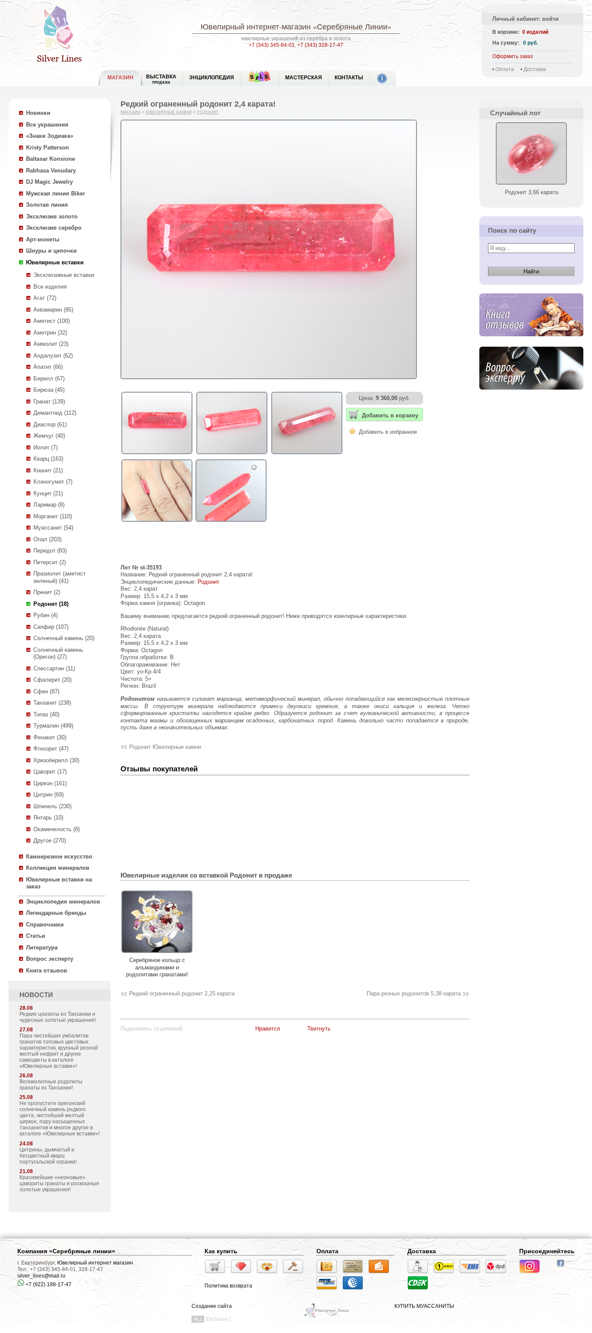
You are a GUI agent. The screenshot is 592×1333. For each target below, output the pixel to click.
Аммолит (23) (50, 344)
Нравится (267, 1028)
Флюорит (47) (50, 748)
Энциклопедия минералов (63, 901)
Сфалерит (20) (52, 679)
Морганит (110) (52, 516)
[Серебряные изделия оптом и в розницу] (327, 1316)
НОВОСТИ (36, 995)
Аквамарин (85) (53, 309)
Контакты (349, 78)
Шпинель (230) (52, 806)
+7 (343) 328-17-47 (320, 45)
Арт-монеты (42, 239)
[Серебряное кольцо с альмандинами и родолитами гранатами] (156, 953)
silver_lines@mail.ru (41, 1276)
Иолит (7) (45, 447)
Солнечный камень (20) (63, 638)
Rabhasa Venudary (51, 170)
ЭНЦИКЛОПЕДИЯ (211, 78)
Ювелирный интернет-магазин (256, 26)
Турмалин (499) (53, 725)
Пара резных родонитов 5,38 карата (414, 993)
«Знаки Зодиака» (49, 136)
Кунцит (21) (48, 493)
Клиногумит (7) (52, 481)
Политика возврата (228, 1286)
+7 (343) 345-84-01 (272, 45)
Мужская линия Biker (55, 193)
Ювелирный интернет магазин (95, 1263)
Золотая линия (47, 205)
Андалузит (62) (53, 355)
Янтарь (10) (48, 817)
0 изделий (535, 32)
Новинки (38, 113)
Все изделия (50, 286)
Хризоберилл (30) (56, 760)
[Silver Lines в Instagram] (532, 1274)
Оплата (504, 69)
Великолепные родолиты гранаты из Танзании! (51, 1085)
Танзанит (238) (52, 702)
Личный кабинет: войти (525, 19)
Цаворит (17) (50, 771)
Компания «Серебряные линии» (66, 1251)
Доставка (535, 69)
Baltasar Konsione (50, 159)
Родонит (207, 112)
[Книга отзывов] (531, 343)
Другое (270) (49, 840)
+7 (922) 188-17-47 (48, 1284)
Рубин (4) (45, 615)
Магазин (130, 112)
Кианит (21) (48, 470)
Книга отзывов (46, 970)
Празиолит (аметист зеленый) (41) (59, 577)
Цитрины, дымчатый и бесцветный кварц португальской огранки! (48, 1156)
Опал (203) (47, 539)
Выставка (161, 79)
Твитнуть (319, 1028)
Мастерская (303, 78)
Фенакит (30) (49, 737)
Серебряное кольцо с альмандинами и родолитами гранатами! (157, 967)
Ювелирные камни (169, 112)
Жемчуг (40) (49, 435)
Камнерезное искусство (59, 856)
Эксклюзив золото (52, 216)
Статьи (35, 936)
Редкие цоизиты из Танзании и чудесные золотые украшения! (58, 1017)
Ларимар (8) (49, 504)
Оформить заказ (512, 56)
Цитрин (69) (48, 794)
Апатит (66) (48, 367)
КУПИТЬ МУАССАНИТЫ (424, 1306)
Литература (42, 947)
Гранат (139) (49, 401)
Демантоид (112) (54, 413)
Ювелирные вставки (55, 262)
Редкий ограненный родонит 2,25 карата (181, 993)
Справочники (45, 924)
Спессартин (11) (54, 668)
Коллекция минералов (57, 868)
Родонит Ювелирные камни (165, 747)
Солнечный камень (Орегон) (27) (58, 653)
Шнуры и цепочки (51, 250)
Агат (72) (44, 298)
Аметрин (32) (50, 332)
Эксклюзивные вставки (63, 275)
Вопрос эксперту (49, 959)
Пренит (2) (46, 592)
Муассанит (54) (53, 527)
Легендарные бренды (56, 913)
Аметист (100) (51, 321)
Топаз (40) (46, 714)
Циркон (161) (50, 783)
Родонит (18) (50, 604)
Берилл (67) (49, 378)
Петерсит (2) (49, 562)
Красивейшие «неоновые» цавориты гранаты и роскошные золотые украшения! (59, 1183)
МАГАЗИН (120, 78)
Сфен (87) (46, 691)
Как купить (221, 1251)
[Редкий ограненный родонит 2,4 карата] (156, 454)
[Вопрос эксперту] (531, 396)
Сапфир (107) (50, 627)
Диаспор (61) (50, 424)
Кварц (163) (48, 458)
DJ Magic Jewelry (49, 182)
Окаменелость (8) (56, 829)
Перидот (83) (50, 550)
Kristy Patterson (47, 147)
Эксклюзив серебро (53, 227)
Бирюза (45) (49, 390)
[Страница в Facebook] (563, 1268)
